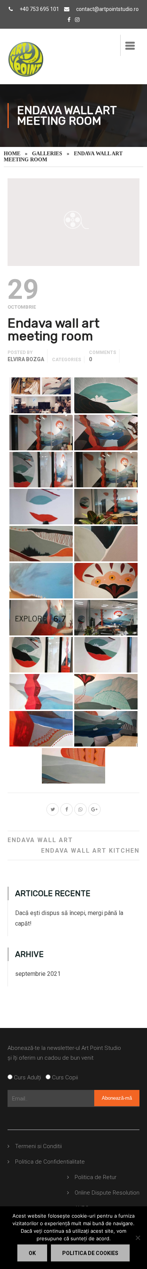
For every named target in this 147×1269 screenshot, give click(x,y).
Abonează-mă (117, 1098)
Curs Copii (64, 1077)
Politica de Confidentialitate (50, 1161)
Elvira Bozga (26, 359)
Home (12, 153)
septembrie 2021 (38, 973)
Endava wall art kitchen (90, 850)
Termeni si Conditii (38, 1146)
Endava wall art (40, 840)
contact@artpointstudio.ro (107, 9)
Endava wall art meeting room (54, 329)
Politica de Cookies (90, 1253)
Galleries (47, 153)
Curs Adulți (29, 1077)
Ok (32, 1253)
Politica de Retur (95, 1177)
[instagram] (77, 20)
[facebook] (68, 20)
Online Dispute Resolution (107, 1192)
